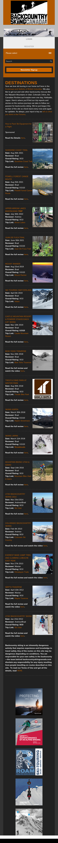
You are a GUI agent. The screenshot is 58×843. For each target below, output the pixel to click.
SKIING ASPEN (11, 409)
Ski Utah (18, 508)
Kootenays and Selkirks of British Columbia (23, 89)
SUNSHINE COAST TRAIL (16, 150)
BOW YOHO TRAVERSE (15, 351)
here (23, 138)
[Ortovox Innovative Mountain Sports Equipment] (29, 701)
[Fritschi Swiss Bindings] (29, 731)
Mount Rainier (21, 275)
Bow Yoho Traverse (23, 362)
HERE (19, 671)
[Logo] (29, 12)
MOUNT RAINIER (12, 264)
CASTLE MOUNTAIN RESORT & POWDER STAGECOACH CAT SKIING (18, 319)
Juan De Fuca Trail (23, 249)
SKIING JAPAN (11, 436)
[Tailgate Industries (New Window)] (29, 32)
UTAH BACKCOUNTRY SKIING (18, 616)
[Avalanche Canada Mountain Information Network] (29, 822)
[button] (29, 39)
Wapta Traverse (21, 598)
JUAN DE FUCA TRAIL (15, 237)
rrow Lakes (20, 222)
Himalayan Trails (22, 572)
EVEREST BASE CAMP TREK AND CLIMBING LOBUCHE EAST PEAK (18, 558)
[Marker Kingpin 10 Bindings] (29, 792)
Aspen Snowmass (22, 421)
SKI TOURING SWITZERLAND (18, 290)
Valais (17, 301)
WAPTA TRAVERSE (13, 587)
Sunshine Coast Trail (23, 161)
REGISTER (29, 46)
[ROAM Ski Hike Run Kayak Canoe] (29, 761)
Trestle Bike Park (22, 394)
